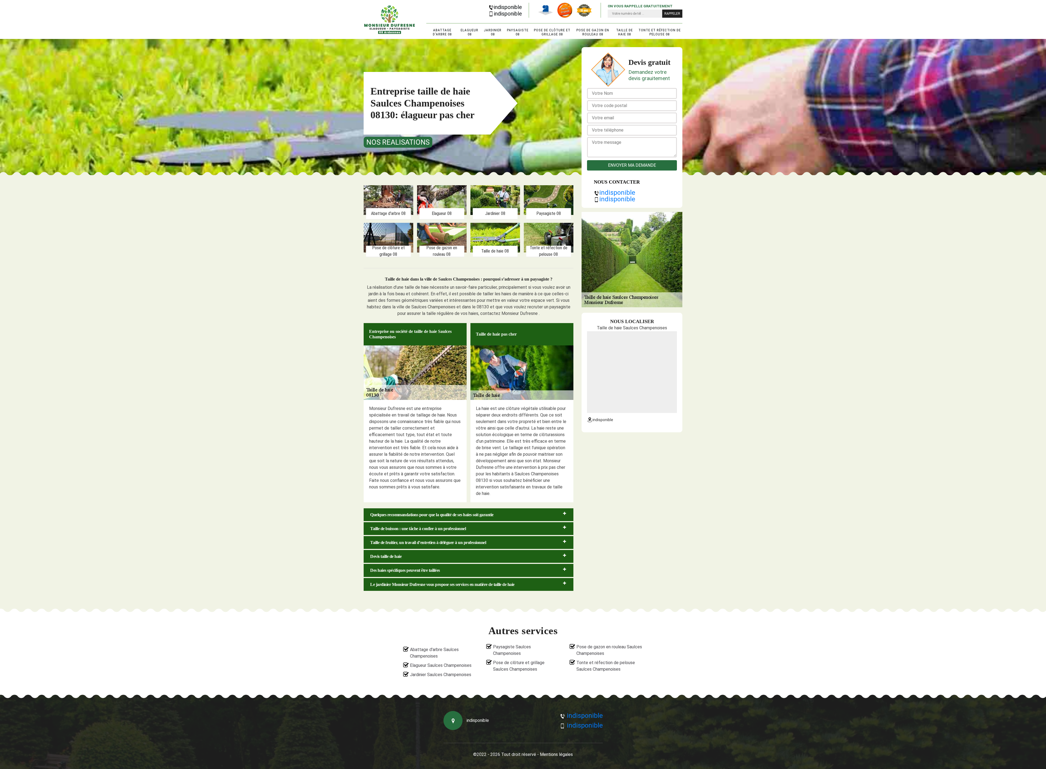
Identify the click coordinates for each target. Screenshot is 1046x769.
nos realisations (398, 142)
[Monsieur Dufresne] (389, 19)
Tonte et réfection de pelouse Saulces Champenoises (605, 666)
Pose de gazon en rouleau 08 (592, 32)
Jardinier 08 (492, 32)
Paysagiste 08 (517, 32)
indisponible (508, 7)
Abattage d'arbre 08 (442, 32)
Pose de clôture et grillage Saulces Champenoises (519, 666)
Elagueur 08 (469, 32)
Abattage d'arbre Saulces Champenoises (434, 653)
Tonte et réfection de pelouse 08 (659, 32)
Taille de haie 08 (624, 32)
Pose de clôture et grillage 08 (552, 32)
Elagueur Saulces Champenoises (441, 665)
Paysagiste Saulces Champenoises (512, 650)
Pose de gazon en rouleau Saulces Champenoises (609, 650)
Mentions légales (556, 754)
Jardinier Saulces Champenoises (440, 674)
